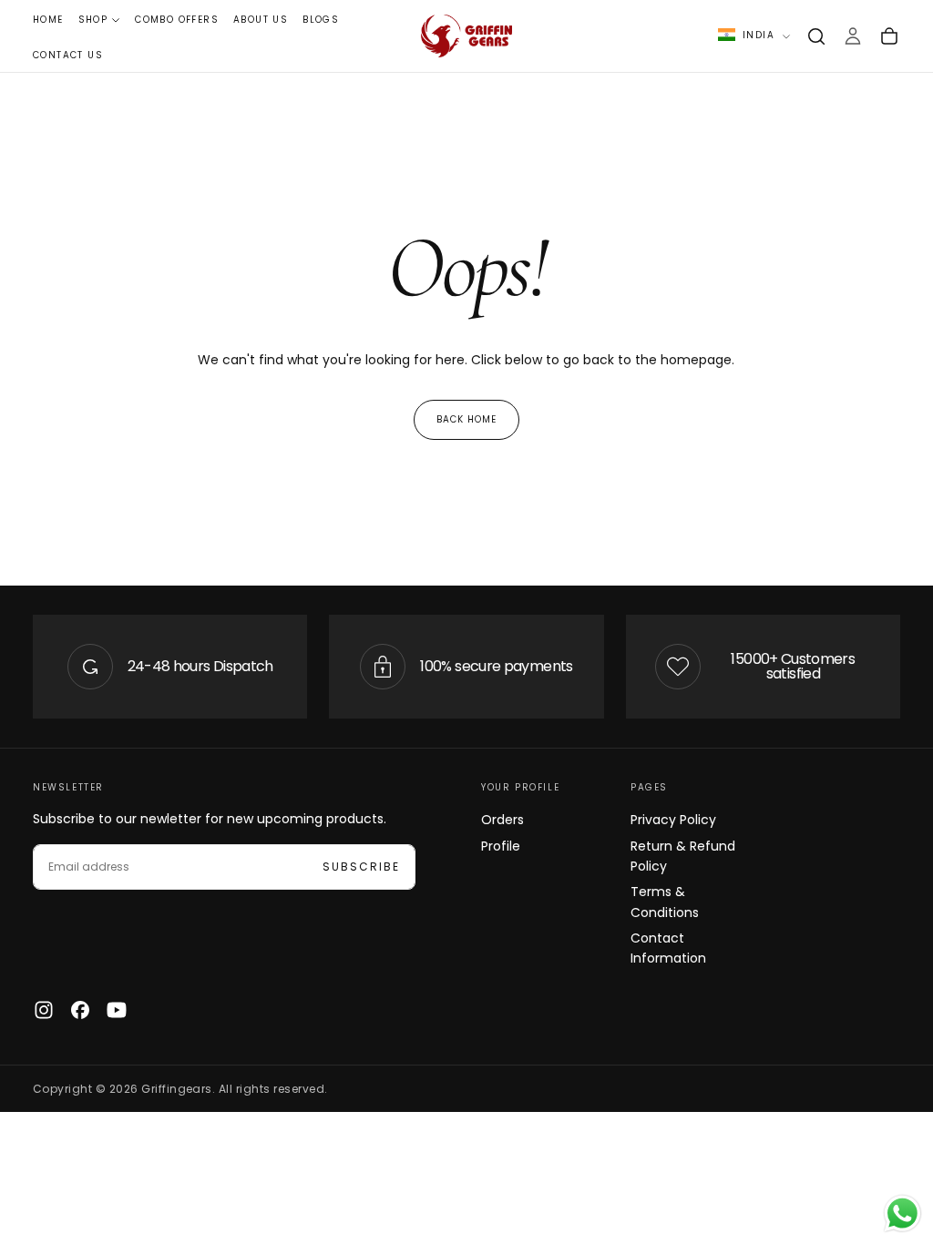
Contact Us (68, 55)
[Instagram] (44, 1010)
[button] (816, 36)
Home (48, 19)
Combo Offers (177, 19)
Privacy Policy (673, 820)
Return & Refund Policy (683, 856)
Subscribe (361, 866)
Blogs (320, 19)
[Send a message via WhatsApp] (902, 1213)
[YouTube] (117, 1010)
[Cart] (889, 36)
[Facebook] (80, 1010)
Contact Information (668, 948)
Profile (500, 846)
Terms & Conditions (665, 901)
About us (260, 19)
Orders (502, 820)
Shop (93, 19)
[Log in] (853, 36)
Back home (466, 419)
